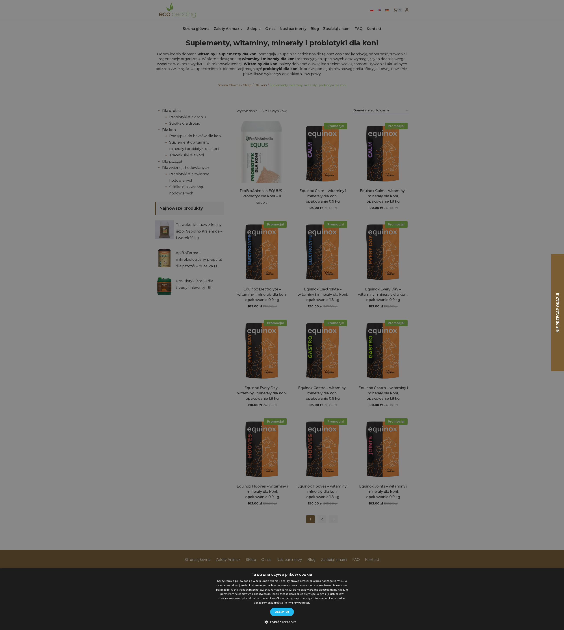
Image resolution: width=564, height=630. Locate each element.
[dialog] (282, 599)
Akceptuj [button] (282, 612)
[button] (282, 622)
